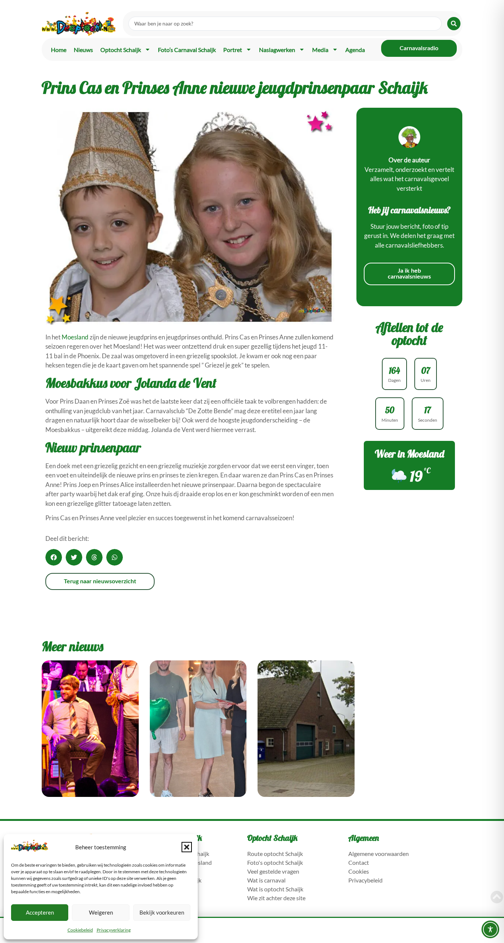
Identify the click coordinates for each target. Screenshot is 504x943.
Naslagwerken (277, 49)
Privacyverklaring (114, 930)
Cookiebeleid (80, 930)
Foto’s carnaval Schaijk (187, 49)
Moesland (75, 337)
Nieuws (83, 49)
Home (58, 49)
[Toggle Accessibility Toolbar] (490, 929)
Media (320, 49)
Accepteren (40, 912)
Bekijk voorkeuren (161, 912)
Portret (232, 49)
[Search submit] (453, 23)
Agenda (355, 49)
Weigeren (101, 912)
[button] (186, 847)
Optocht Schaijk (120, 49)
